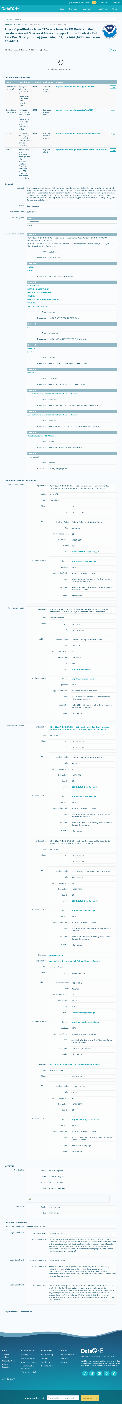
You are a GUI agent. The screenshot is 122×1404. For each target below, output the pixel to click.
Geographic (19, 1170)
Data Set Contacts (16, 608)
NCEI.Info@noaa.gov (81, 669)
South (43, 1182)
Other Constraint (38, 1239)
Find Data (9, 1379)
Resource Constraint (15, 1227)
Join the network (29, 1362)
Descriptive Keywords (14, 234)
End (44, 1213)
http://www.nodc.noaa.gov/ (84, 910)
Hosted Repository (7, 1365)
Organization (41, 486)
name (66, 579)
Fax (67, 512)
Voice (66, 506)
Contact (65, 1362)
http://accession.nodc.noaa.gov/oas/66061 (75, 110)
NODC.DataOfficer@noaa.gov (85, 552)
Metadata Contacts (16, 485)
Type (44, 252)
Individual (42, 955)
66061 (30, 270)
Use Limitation (39, 1285)
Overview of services (7, 1356)
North (43, 1170)
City (67, 528)
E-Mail (66, 552)
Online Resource (39, 561)
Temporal (20, 1206)
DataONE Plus (8, 1361)
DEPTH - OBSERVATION (38, 289)
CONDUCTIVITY (34, 285)
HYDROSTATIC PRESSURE (39, 292)
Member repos (28, 1358)
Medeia (30, 373)
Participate (26, 1355)
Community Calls (29, 1372)
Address (42, 521)
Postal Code (63, 540)
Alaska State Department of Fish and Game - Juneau (52, 394)
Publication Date (17, 212)
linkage (65, 561)
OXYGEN (31, 296)
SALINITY (31, 303)
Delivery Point (62, 522)
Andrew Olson (56, 955)
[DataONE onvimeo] (92, 1373)
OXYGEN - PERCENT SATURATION (43, 299)
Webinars (45, 1362)
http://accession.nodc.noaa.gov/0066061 (75, 86)
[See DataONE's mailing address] (114, 1373)
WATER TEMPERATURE (38, 306)
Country (65, 546)
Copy (113, 87)
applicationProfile (61, 573)
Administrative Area (60, 534)
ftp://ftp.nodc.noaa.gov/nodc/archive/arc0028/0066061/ (82, 149)
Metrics (64, 1358)
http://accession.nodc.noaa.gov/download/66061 (78, 133)
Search (9, 19)
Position (43, 494)
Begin (43, 1207)
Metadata (19, 19)
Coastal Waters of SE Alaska (40, 436)
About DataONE (68, 1355)
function (65, 596)
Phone (43, 506)
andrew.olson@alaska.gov (83, 1012)
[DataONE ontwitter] (85, 1373)
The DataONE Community (27, 1367)
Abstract (20, 188)
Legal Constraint (17, 1233)
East (44, 1176)
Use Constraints (39, 1233)
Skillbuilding (47, 1355)
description (64, 587)
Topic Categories (17, 218)
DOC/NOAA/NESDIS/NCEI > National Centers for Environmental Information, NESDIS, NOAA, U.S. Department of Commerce (79, 728)
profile (30, 352)
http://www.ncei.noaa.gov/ (84, 561)
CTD (29, 327)
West (44, 1188)
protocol (65, 567)
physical (31, 348)
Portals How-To (48, 1366)
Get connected (90, 1398)
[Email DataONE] (99, 1373)
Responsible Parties (15, 726)
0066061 (31, 267)
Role (44, 500)
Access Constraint (38, 1260)
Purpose (20, 206)
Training (44, 1358)
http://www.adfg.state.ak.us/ (85, 1022)
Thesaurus (41, 258)
